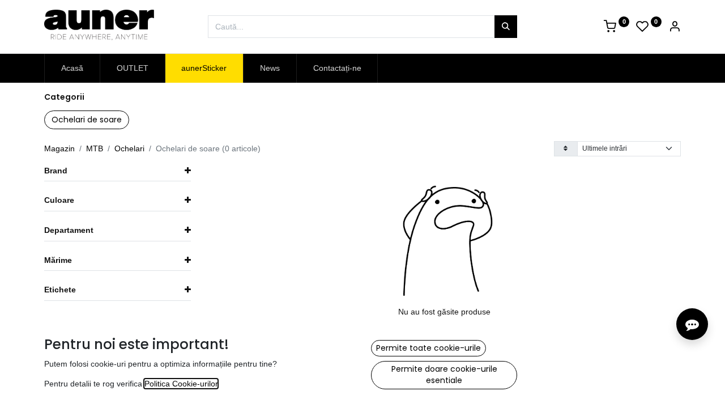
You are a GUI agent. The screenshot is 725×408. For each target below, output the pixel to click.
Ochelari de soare (87, 119)
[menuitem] (72, 68)
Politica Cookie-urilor (181, 383)
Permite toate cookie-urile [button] (428, 348)
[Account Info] (674, 27)
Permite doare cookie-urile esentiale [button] (444, 374)
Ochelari (129, 148)
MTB (94, 148)
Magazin (59, 148)
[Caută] (505, 26)
